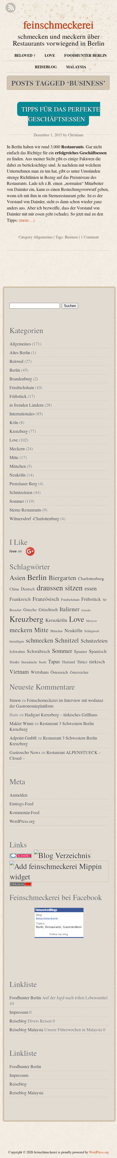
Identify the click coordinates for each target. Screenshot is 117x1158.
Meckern (17, 448)
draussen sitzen (60, 588)
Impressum (19, 1012)
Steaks (14, 662)
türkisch (97, 661)
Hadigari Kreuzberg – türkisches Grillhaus (61, 714)
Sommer (17, 501)
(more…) (27, 220)
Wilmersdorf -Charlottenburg (34, 518)
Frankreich (20, 599)
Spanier (80, 651)
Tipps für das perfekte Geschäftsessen (60, 114)
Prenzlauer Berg (23, 483)
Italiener (69, 609)
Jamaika (86, 610)
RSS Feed (10, 8)
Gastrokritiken (72, 927)
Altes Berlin (20, 352)
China (14, 589)
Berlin (15, 370)
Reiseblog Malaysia (26, 1029)
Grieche (30, 609)
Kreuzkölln (56, 620)
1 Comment (90, 237)
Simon (15, 700)
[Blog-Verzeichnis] (21, 855)
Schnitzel (67, 640)
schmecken (39, 640)
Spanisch (98, 651)
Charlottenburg (91, 578)
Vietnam (19, 671)
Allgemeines (43, 237)
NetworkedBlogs (46, 909)
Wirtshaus (40, 672)
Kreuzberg (19, 431)
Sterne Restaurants (25, 510)
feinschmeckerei (58, 24)
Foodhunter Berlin (85, 55)
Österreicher (79, 672)
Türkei (82, 661)
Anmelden (18, 795)
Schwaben (17, 651)
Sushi (42, 662)
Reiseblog (46, 67)
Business (71, 237)
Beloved (16, 361)
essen (91, 588)
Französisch (46, 598)
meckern (21, 629)
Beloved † (24, 55)
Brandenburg (21, 379)
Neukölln (18, 475)
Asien (17, 577)
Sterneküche (29, 662)
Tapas (54, 661)
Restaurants (53, 927)
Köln (14, 422)
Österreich (59, 672)
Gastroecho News (25, 752)
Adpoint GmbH (23, 738)
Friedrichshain (22, 387)
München (18, 466)
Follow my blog (59, 934)
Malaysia (76, 67)
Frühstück (18, 396)
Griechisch (48, 610)
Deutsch (28, 589)
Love (50, 55)
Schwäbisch (38, 651)
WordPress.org (22, 821)
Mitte (14, 457)
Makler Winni (21, 723)
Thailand (68, 662)
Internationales (22, 413)
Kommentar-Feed (24, 812)
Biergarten (62, 577)
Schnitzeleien (21, 492)
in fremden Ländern (27, 405)
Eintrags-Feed (21, 804)
